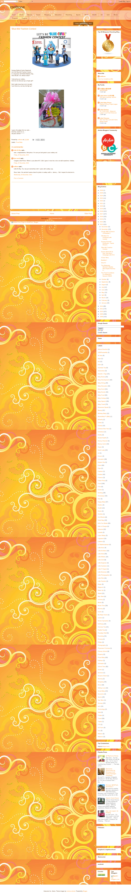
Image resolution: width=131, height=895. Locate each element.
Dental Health (102, 438)
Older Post (88, 213)
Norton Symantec (103, 621)
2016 (101, 216)
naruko (100, 617)
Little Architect (102, 550)
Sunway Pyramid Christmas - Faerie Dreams (107, 243)
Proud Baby (19, 142)
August (104, 284)
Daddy (100, 435)
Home (52, 213)
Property (15, 18)
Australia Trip (102, 367)
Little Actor (101, 547)
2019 (101, 208)
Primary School (102, 651)
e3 (98, 453)
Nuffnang (100, 624)
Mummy (100, 608)
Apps (99, 358)
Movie (116, 15)
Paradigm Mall (102, 633)
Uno (99, 730)
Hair (99, 499)
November (105, 229)
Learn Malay (101, 535)
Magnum (100, 587)
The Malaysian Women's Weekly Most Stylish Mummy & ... (108, 268)
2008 (101, 316)
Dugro (100, 447)
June (103, 290)
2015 (101, 219)
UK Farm (100, 727)
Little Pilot (101, 578)
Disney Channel (102, 441)
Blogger (85, 891)
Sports (78, 15)
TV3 (99, 724)
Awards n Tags (102, 374)
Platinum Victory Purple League (108, 104)
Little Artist (101, 553)
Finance (24, 18)
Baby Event (101, 389)
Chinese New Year (103, 428)
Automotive (101, 370)
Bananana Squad (103, 407)
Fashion (100, 471)
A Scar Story (105, 257)
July (103, 287)
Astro (99, 364)
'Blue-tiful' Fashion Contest (106, 248)
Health (94, 15)
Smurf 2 (103, 262)
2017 (101, 214)
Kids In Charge (102, 526)
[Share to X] (40, 140)
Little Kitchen (104, 109)
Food (14, 15)
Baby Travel (101, 404)
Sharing (100, 678)
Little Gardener (102, 566)
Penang (100, 639)
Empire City (101, 462)
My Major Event (102, 614)
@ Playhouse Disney (112, 756)
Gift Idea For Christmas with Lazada (106, 237)
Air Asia (100, 355)
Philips (100, 642)
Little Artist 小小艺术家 (107, 95)
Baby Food (101, 395)
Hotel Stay (101, 520)
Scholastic (101, 663)
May (103, 292)
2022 (101, 201)
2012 (101, 306)
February (105, 300)
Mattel (100, 593)
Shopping (47, 15)
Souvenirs (101, 694)
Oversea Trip (102, 627)
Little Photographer (103, 575)
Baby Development (103, 380)
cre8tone (17, 7)
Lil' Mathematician (103, 544)
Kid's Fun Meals (103, 523)
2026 (101, 190)
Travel (38, 15)
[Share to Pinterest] (44, 140)
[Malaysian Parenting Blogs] (108, 54)
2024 (101, 195)
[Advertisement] (51, 196)
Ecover (100, 456)
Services (100, 672)
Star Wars (101, 700)
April (103, 295)
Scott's (100, 669)
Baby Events (101, 392)
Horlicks (100, 514)
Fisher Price (101, 480)
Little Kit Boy (17, 150)
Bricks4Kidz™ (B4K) (104, 416)
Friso (99, 486)
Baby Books (101, 377)
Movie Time (101, 605)
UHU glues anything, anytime (108, 97)
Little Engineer (102, 563)
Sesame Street (102, 676)
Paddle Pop (101, 630)
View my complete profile (105, 79)
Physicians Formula (104, 648)
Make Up (100, 590)
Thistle (100, 715)
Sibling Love (101, 688)
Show (86, 15)
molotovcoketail (71, 891)
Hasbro (100, 505)
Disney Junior (102, 444)
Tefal (99, 712)
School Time (101, 666)
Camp (99, 422)
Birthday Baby (102, 413)
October (104, 279)
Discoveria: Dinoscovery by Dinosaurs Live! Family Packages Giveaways (111, 772)
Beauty (30, 15)
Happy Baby (101, 502)
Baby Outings (102, 398)
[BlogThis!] (38, 140)
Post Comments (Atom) (55, 218)
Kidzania (100, 529)
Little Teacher (102, 581)
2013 (101, 224)
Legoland (100, 538)
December (105, 226)
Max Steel (101, 596)
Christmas (101, 431)
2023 (101, 198)
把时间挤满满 (103, 90)
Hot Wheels (101, 517)
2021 (101, 203)
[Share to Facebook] (42, 140)
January (104, 303)
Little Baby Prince (105, 102)
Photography (102, 645)
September (105, 282)
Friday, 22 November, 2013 (21, 155)
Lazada (100, 532)
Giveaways (101, 496)
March (104, 297)
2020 (101, 206)
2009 (101, 314)
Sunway (100, 703)
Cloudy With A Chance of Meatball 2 (108, 232)
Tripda (100, 721)
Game (100, 489)
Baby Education (102, 386)
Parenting (69, 15)
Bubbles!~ (104, 260)
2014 (101, 222)
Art (102, 15)
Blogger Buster (106, 746)
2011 (101, 309)
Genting (100, 492)
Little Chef (101, 560)
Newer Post (15, 213)
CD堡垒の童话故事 (105, 88)
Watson (100, 733)
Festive (100, 474)
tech (108, 15)
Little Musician (102, 572)
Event (21, 15)
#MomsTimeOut (103, 349)
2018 (101, 211)
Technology (101, 709)
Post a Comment (18, 178)
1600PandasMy (102, 352)
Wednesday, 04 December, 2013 (23, 174)
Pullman (100, 660)
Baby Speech (102, 401)
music (99, 611)
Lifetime (100, 541)
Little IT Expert (102, 569)
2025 (101, 193)
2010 (101, 311)
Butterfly (100, 419)
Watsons (100, 736)
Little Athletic (101, 556)
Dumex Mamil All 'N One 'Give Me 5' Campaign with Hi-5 (108, 253)
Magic (99, 584)
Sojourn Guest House (112, 798)
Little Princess (104, 118)
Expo (99, 468)
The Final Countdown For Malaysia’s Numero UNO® (107, 274)
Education (58, 15)
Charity (100, 425)
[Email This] (36, 140)
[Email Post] (33, 139)
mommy (100, 599)
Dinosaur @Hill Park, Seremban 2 (112, 785)
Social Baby (101, 691)
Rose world (16, 158)
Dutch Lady (101, 450)
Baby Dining (101, 383)
